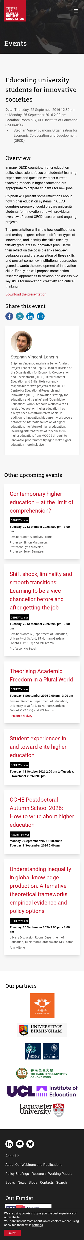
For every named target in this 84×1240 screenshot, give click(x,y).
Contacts (47, 1182)
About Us (12, 1155)
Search (61, 1182)
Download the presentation (25, 294)
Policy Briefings (17, 1173)
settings (37, 1225)
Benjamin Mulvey (21, 716)
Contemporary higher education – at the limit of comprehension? (41, 502)
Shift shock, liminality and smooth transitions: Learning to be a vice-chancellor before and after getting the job (41, 590)
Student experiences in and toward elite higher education (38, 747)
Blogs (33, 1182)
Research (39, 1173)
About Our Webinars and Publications (33, 1164)
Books (10, 1182)
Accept (12, 1233)
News (22, 1182)
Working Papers (60, 1173)
